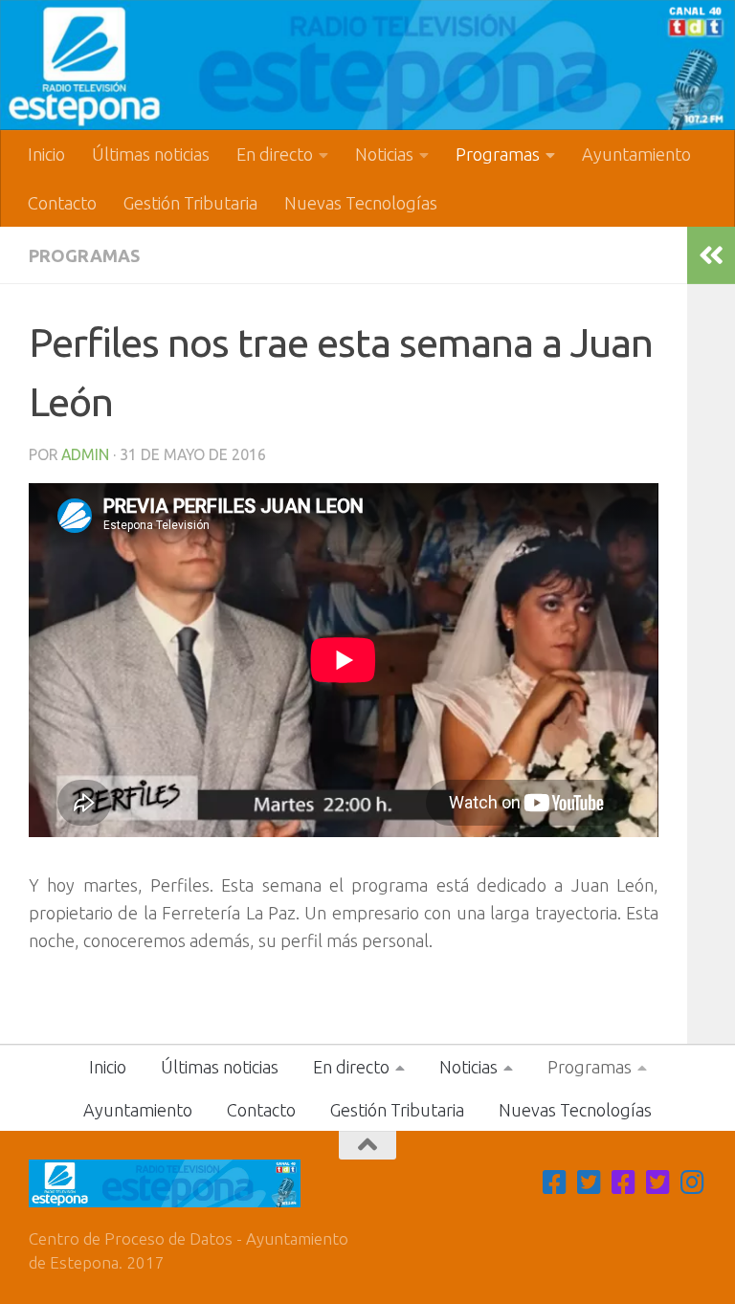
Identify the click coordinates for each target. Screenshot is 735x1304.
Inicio (46, 154)
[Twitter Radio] (658, 1182)
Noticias (384, 154)
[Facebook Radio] (624, 1182)
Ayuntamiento (636, 154)
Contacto (62, 202)
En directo (274, 154)
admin (85, 454)
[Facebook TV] (555, 1182)
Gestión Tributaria (190, 202)
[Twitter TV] (589, 1182)
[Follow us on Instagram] (692, 1182)
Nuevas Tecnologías (360, 202)
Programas (498, 154)
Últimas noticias (151, 154)
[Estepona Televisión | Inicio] (367, 65)
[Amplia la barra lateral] (711, 255)
